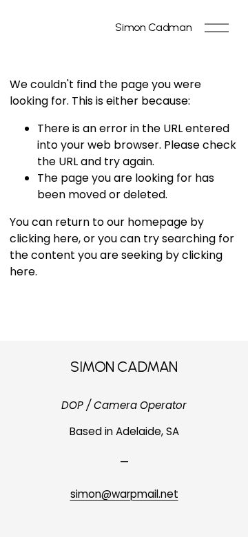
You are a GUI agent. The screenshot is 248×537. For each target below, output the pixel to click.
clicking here (44, 238)
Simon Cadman (153, 27)
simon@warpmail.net (124, 494)
